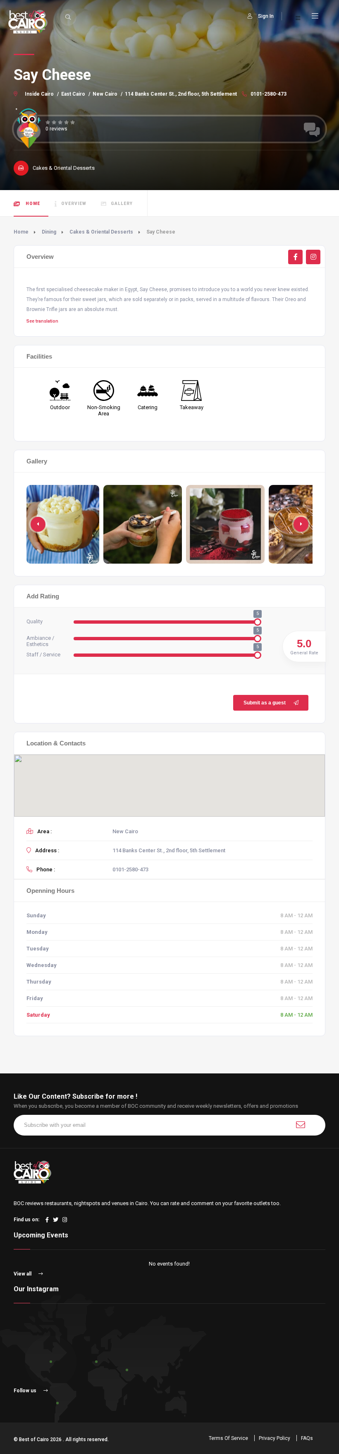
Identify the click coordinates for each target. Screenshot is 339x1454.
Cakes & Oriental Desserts (101, 232)
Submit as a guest (265, 703)
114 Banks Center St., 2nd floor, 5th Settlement (181, 94)
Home (32, 203)
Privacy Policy (274, 1438)
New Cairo (105, 94)
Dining (49, 232)
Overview (73, 203)
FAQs (307, 1438)
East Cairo (73, 94)
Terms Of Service (228, 1438)
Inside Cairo (39, 94)
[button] (301, 524)
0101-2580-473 (267, 94)
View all (23, 1274)
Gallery (122, 203)
